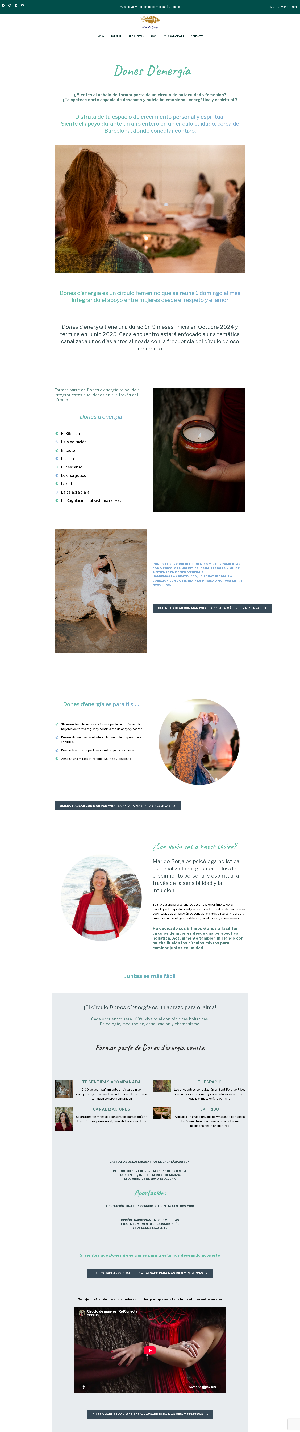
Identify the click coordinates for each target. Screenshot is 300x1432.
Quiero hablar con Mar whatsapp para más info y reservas (210, 608)
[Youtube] (24, 7)
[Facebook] (4, 7)
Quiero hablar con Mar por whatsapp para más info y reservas (115, 805)
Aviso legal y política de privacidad (143, 7)
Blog (153, 36)
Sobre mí (116, 36)
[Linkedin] (17, 7)
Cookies (174, 7)
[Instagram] (11, 7)
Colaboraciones (173, 36)
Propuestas (136, 36)
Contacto (197, 36)
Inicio (100, 36)
